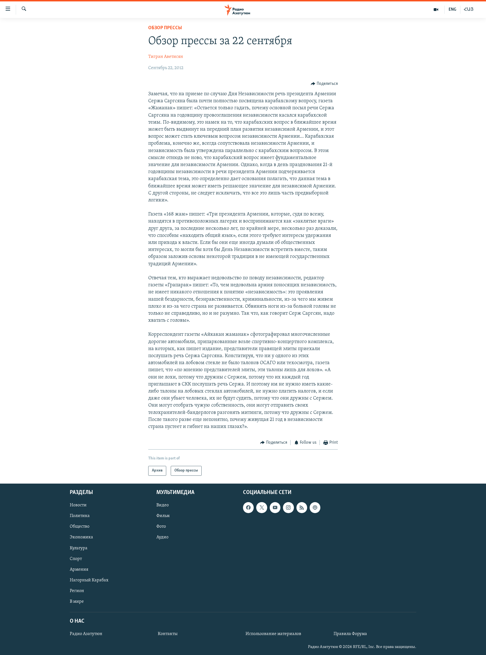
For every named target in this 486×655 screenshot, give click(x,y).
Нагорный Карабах (89, 580)
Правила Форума (350, 634)
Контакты (167, 634)
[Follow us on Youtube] (275, 507)
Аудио (162, 537)
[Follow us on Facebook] (248, 507)
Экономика (81, 537)
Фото (161, 526)
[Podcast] (315, 507)
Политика (80, 516)
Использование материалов (273, 634)
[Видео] (436, 9)
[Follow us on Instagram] (288, 507)
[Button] (324, 83)
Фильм (163, 516)
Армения (79, 569)
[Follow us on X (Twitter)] (261, 507)
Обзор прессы (165, 28)
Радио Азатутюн (86, 634)
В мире (77, 601)
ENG (452, 9)
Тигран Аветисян (165, 57)
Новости (78, 505)
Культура (78, 548)
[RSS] (301, 507)
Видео (162, 505)
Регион (77, 590)
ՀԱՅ (469, 9)
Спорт (76, 558)
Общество (79, 526)
